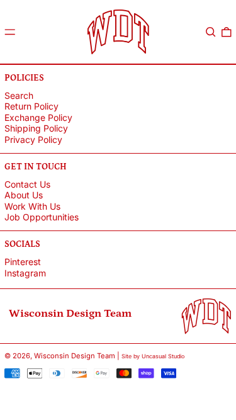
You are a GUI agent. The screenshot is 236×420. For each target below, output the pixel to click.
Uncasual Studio (163, 356)
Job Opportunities (41, 217)
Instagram (25, 273)
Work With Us (32, 206)
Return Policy (31, 106)
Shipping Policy (36, 128)
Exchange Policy (38, 117)
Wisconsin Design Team (74, 355)
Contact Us (27, 184)
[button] (210, 32)
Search (18, 95)
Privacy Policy (33, 139)
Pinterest (22, 262)
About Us (23, 195)
